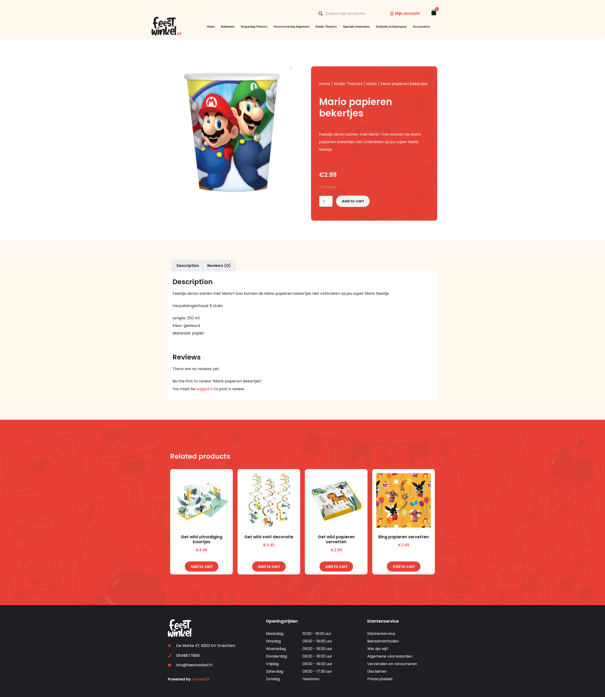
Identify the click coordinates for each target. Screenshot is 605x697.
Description (188, 265)
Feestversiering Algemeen (291, 26)
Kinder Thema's (348, 83)
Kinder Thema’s (326, 26)
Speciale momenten (356, 26)
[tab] (188, 265)
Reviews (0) (219, 265)
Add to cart (353, 201)
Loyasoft (200, 679)
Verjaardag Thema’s (254, 26)
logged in (204, 389)
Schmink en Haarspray (391, 26)
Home (211, 26)
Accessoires (421, 26)
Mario (371, 83)
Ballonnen (227, 26)
